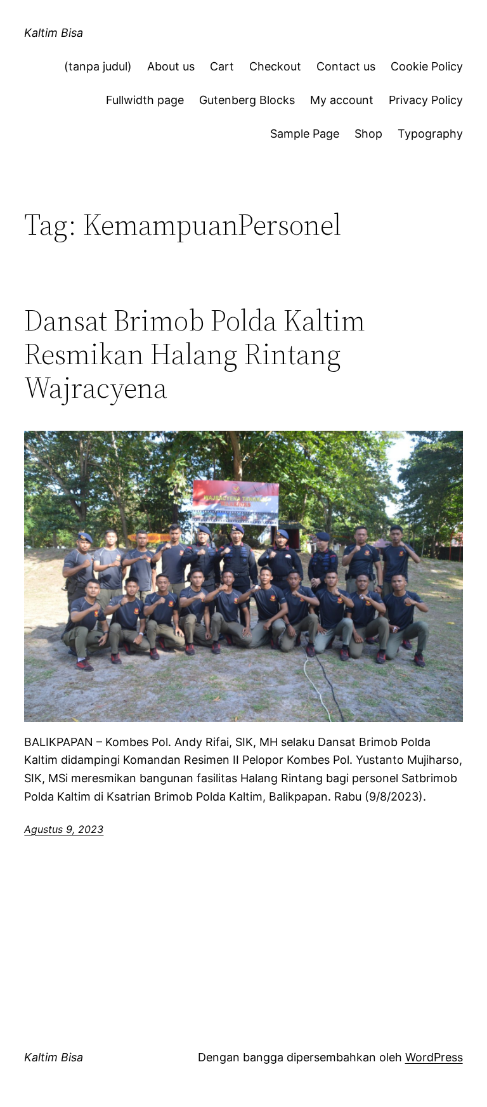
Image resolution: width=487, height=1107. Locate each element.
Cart (222, 66)
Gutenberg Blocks (247, 100)
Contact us (345, 66)
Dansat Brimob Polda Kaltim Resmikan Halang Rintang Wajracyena (194, 353)
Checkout (275, 66)
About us (171, 66)
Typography (430, 133)
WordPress (434, 1057)
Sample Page (304, 133)
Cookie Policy (427, 66)
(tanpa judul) (98, 66)
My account (341, 100)
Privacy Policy (426, 100)
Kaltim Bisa (53, 32)
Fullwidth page (145, 100)
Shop (368, 133)
